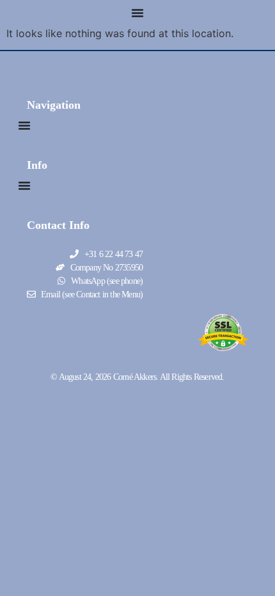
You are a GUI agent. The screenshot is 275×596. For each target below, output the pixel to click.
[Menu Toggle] (137, 12)
